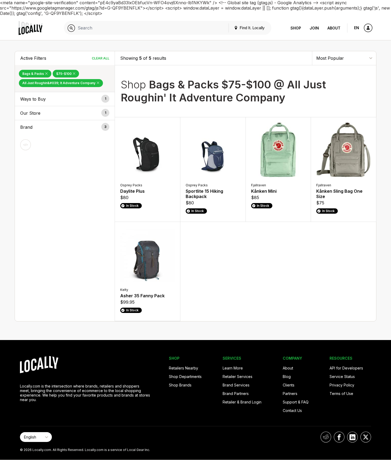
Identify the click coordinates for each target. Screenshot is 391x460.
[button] (65, 99)
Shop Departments (185, 376)
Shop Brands (180, 385)
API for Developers (346, 368)
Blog (296, 6)
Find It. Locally (252, 27)
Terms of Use (341, 393)
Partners (290, 393)
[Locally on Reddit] (326, 437)
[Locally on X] (365, 437)
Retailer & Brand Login (242, 402)
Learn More (233, 368)
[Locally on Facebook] (339, 437)
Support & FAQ (296, 402)
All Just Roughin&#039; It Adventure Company (59, 83)
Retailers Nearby (183, 368)
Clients (288, 385)
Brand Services (236, 385)
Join (314, 28)
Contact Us (292, 410)
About (333, 28)
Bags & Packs (33, 74)
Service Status (342, 376)
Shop (295, 28)
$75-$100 (64, 74)
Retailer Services (237, 376)
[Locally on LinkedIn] (352, 437)
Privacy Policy (342, 385)
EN (356, 27)
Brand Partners (236, 393)
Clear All (100, 58)
